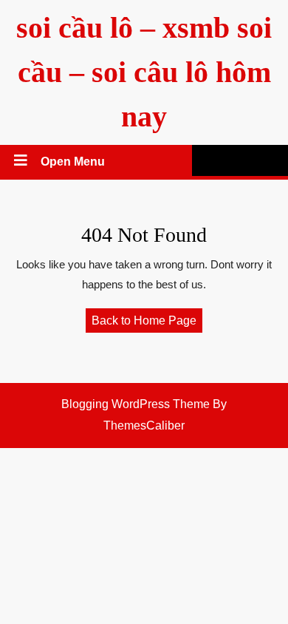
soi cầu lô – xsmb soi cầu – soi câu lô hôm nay (144, 72)
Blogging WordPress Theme (135, 404)
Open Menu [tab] (74, 163)
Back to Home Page (147, 323)
